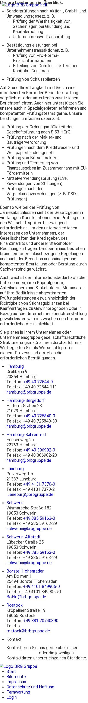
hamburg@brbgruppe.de (28, 392)
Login (11, 697)
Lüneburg (15, 468)
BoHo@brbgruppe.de (26, 596)
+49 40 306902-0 (39, 450)
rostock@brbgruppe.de (28, 630)
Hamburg (15, 366)
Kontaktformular (22, 652)
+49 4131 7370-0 (39, 484)
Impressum (17, 681)
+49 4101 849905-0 (41, 586)
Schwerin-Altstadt (23, 536)
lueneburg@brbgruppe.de (29, 494)
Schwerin (14, 502)
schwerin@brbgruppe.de (29, 528)
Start (11, 671)
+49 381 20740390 (40, 620)
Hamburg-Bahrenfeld (26, 434)
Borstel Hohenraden (25, 571)
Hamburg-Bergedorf (25, 400)
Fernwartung (18, 692)
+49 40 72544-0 (38, 381)
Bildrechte (16, 676)
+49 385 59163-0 (39, 518)
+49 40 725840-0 (39, 415)
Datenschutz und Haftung (30, 686)
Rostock (14, 605)
